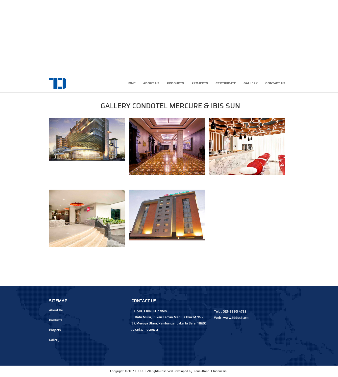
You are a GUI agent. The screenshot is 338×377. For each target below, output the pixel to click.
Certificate (226, 83)
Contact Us (275, 83)
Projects (200, 83)
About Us (151, 83)
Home (131, 83)
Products (175, 83)
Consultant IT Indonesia (210, 371)
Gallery (250, 83)
